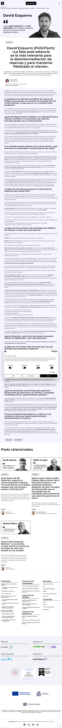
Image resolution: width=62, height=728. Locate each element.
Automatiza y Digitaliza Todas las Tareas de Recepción (31, 623)
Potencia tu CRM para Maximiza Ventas (30, 586)
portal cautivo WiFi (50, 186)
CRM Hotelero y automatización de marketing (10, 588)
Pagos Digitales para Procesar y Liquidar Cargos (9, 620)
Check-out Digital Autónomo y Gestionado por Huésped (8, 617)
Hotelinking (2, 3)
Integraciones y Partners (48, 584)
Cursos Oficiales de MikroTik (49, 589)
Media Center (45, 596)
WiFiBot (47, 8)
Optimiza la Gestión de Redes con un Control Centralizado (29, 604)
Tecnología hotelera (40, 8)
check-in (36, 186)
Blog (44, 586)
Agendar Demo (31, 3)
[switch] (24, 368)
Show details (52, 372)
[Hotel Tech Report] (37, 724)
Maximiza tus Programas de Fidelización (30, 588)
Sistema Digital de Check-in (8, 614)
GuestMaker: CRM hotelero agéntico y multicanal (9, 584)
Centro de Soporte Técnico (48, 607)
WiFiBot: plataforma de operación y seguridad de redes (8, 596)
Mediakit (45, 591)
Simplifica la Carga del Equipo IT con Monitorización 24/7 (29, 600)
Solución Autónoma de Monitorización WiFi (11, 603)
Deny (13, 375)
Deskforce (3, 8)
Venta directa (18, 440)
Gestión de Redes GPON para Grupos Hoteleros (10, 600)
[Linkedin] (29, 724)
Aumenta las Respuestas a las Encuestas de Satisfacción (31, 591)
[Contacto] (24, 724)
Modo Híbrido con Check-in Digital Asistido (31, 620)
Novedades (32, 8)
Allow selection (31, 375)
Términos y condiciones (21, 722)
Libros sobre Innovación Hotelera (50, 594)
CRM (46, 223)
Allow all (49, 375)
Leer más (3, 509)
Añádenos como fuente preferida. (11, 85)
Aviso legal (30, 722)
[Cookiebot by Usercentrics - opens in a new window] (52, 351)
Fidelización (14, 8)
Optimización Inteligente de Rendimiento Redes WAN (8, 607)
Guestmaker (21, 8)
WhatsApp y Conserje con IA (9, 591)
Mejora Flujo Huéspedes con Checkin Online (29, 617)
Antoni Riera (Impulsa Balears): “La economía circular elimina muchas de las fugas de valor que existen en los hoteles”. (15, 546)
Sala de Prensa (46, 609)
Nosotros (45, 602)
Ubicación (45, 604)
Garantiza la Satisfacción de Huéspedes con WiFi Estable (31, 608)
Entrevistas (8, 8)
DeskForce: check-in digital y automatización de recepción (7, 611)
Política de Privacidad (39, 722)
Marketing (27, 8)
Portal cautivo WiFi (7, 593)
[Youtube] (33, 724)
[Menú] (59, 3)
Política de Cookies (49, 722)
